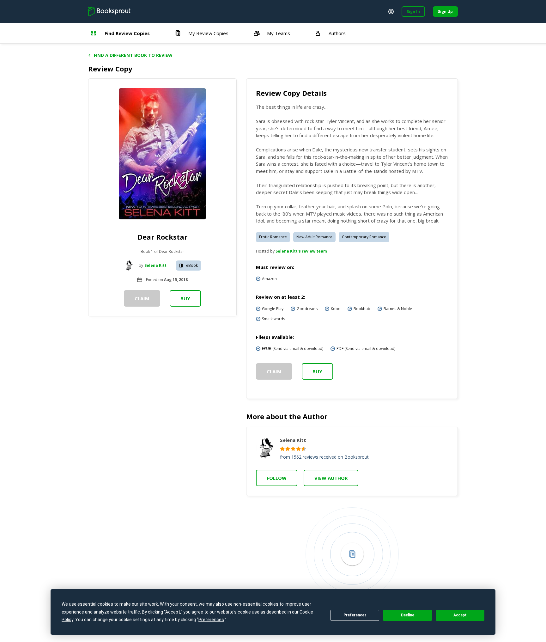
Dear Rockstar (162, 237)
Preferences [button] (211, 619)
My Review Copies (208, 33)
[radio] (282, 448)
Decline (407, 615)
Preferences (355, 615)
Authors (337, 33)
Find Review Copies (127, 33)
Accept (460, 615)
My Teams (278, 33)
